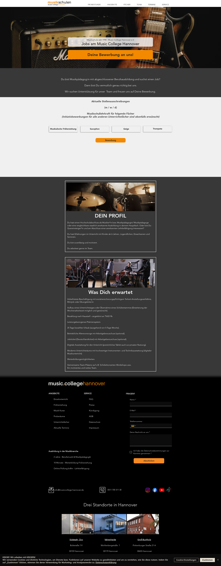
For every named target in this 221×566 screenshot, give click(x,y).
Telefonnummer (136, 421)
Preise (92, 405)
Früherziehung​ (60, 405)
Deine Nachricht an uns (140, 432)
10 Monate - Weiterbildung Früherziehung (73, 462)
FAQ (91, 399)
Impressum (94, 428)
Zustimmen (207, 560)
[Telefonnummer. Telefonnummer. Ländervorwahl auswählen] (133, 426)
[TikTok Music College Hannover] (169, 490)
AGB (91, 416)
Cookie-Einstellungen (186, 560)
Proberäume (59, 416)
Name (133, 400)
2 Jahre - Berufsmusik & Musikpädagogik (72, 457)
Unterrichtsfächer (61, 422)
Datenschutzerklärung (106, 562)
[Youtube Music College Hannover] (162, 490)
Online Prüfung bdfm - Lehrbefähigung (71, 468)
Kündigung (94, 410)
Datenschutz (94, 422)
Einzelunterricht (61, 399)
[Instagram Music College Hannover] (148, 490)
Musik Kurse (59, 410)
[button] (113, 4)
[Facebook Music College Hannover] (155, 490)
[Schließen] (217, 560)
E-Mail (133, 410)
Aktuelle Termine (61, 428)
